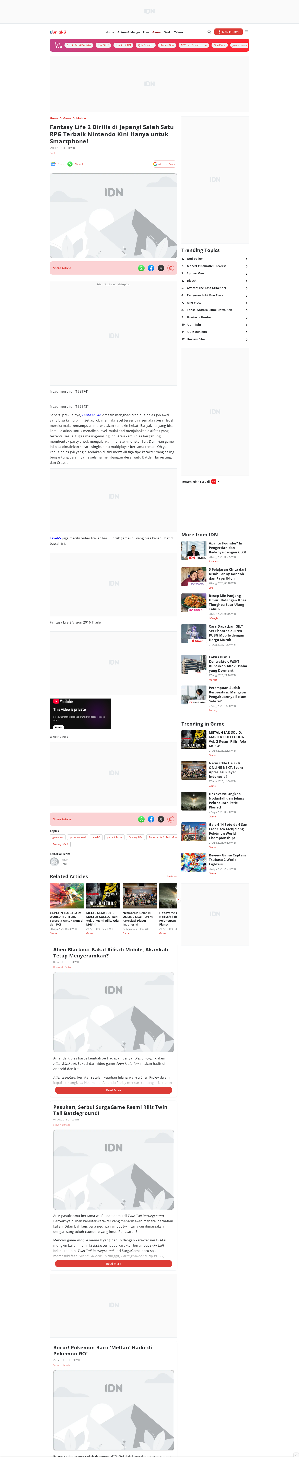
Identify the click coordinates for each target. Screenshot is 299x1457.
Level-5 (55, 538)
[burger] (246, 32)
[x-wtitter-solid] (161, 268)
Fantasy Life (91, 415)
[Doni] (54, 861)
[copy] (170, 268)
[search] (209, 31)
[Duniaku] (58, 32)
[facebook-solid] (151, 268)
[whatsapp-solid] (141, 268)
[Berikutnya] (178, 899)
